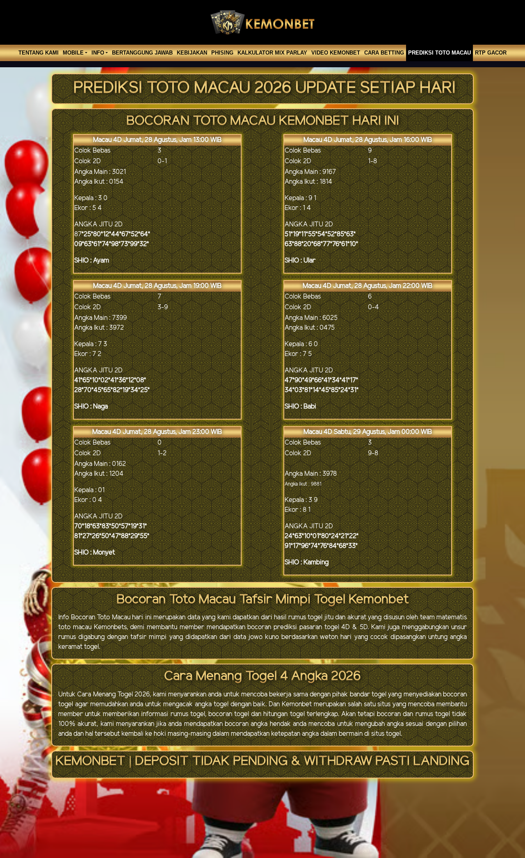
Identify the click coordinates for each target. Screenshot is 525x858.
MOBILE (73, 53)
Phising (222, 53)
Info (97, 53)
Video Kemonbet (335, 53)
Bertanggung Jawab (142, 53)
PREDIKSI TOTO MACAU (439, 53)
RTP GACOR (491, 53)
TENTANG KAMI (38, 53)
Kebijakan (192, 53)
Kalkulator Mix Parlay (272, 53)
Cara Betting (384, 53)
